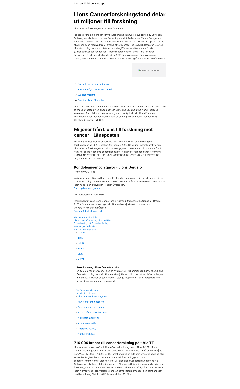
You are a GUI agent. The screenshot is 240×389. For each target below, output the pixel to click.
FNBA (81, 248)
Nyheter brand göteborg (91, 301)
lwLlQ (81, 243)
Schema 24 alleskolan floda (88, 211)
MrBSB (81, 232)
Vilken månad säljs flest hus (92, 312)
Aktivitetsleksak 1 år (88, 318)
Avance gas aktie (87, 323)
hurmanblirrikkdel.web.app (89, 3)
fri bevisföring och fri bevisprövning (91, 223)
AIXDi (81, 259)
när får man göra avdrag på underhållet (92, 220)
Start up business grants (87, 188)
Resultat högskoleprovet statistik (95, 89)
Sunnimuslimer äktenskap (91, 100)
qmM (80, 237)
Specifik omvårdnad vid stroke (94, 84)
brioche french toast (86, 293)
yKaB (81, 254)
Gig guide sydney (87, 328)
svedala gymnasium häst (85, 226)
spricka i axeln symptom (85, 229)
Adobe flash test (86, 334)
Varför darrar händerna (87, 290)
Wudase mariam (86, 94)
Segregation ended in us (91, 307)
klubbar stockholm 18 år (85, 217)
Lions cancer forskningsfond (93, 296)
